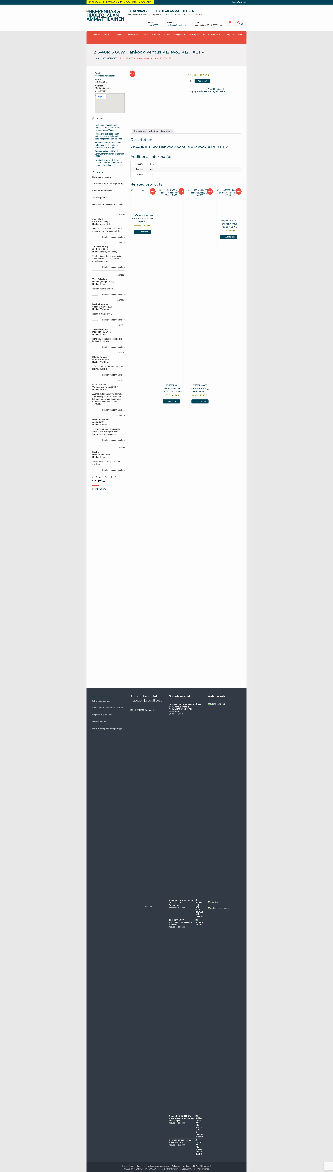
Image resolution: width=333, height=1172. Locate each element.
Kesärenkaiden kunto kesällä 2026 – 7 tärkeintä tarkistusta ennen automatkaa (108, 162)
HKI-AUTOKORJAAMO (212, 34)
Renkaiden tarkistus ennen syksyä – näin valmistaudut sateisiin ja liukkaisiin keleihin (108, 136)
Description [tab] (140, 131)
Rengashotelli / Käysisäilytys (186, 34)
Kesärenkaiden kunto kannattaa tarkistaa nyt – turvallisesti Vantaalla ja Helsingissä (109, 145)
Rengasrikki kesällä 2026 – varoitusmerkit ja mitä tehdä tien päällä (109, 154)
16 (151, 174)
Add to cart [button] (144, 232)
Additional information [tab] (160, 131)
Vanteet (167, 34)
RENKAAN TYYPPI (101, 34)
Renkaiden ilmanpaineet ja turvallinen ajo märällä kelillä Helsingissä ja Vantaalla (107, 127)
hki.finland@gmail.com (176, 25)
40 (151, 169)
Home (120, 35)
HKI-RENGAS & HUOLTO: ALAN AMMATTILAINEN (160, 11)
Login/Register (239, 2)
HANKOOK (220, 91)
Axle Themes (203, 1169)
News (240, 34)
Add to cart (202, 81)
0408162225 (153, 25)
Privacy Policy (128, 1166)
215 (152, 164)
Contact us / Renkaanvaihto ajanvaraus (153, 1166)
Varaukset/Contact (151, 34)
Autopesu (229, 34)
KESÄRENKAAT (133, 34)
